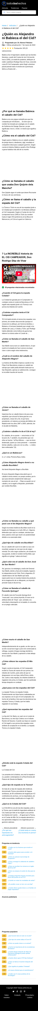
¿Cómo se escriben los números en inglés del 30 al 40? (21, 867)
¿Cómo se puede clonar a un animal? (19, 943)
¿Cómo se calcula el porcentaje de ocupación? (18, 857)
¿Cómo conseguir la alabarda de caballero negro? (21, 862)
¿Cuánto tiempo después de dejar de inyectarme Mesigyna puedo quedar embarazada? (19, 953)
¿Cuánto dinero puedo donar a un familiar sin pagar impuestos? (22, 888)
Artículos (5, 8)
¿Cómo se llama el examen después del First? (20, 962)
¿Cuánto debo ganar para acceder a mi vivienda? (20, 852)
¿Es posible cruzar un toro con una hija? (20, 884)
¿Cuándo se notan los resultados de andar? (21, 880)
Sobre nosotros (7, 996)
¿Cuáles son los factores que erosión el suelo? (20, 848)
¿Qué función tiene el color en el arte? (20, 936)
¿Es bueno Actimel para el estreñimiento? (21, 970)
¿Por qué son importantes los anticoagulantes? (8, 833)
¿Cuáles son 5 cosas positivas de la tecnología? (19, 974)
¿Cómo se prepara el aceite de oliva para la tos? (21, 871)
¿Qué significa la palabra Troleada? (19, 966)
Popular (24, 8)
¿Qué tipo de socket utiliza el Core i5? (19, 939)
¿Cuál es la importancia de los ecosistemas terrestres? (21, 947)
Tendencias (15, 8)
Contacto (17, 995)
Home (4, 26)
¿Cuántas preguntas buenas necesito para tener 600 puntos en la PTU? (21, 876)
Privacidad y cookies (29, 996)
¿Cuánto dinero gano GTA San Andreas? (20, 958)
